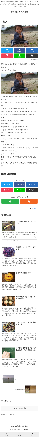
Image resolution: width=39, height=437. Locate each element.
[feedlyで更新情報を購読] (10, 201)
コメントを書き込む (19, 408)
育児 (4, 174)
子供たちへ (12, 174)
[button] (35, 237)
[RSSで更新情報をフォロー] (29, 201)
